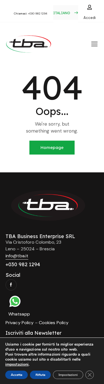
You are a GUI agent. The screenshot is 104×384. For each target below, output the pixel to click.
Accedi (89, 17)
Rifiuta (40, 375)
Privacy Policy (20, 323)
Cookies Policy (54, 323)
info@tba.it (17, 256)
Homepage (52, 147)
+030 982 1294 (37, 13)
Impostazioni (68, 375)
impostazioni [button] (17, 364)
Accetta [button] (16, 375)
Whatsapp (19, 314)
